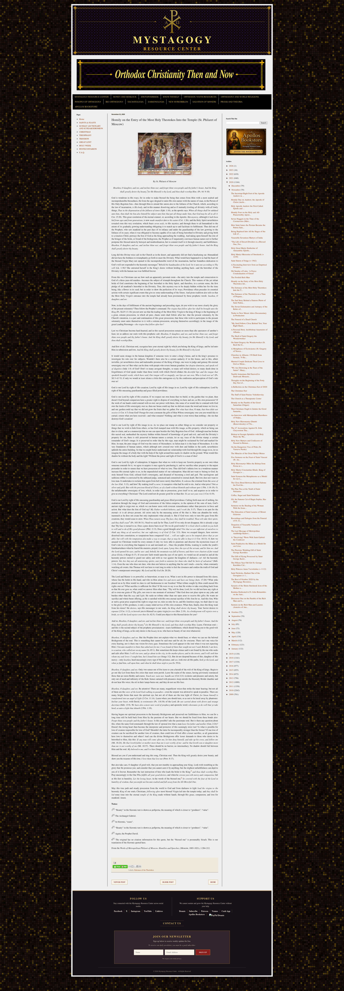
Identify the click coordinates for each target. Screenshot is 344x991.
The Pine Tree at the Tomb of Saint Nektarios (245, 490)
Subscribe (193, 911)
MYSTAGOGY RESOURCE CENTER (92, 97)
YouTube (148, 911)
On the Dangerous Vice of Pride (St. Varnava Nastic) (246, 448)
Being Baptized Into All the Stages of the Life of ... (248, 232)
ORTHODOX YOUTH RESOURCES (200, 97)
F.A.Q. (82, 152)
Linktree (159, 911)
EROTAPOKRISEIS (149, 97)
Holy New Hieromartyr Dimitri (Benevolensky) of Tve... (244, 422)
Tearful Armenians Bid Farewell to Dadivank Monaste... (245, 375)
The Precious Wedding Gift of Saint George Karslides (246, 551)
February (236, 644)
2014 (231, 674)
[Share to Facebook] (137, 866)
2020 (231, 182)
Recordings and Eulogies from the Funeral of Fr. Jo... (249, 519)
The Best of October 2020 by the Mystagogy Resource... (245, 580)
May (234, 632)
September (236, 616)
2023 (231, 170)
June (234, 628)
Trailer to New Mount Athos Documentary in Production (249, 314)
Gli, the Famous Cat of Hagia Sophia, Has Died (248, 500)
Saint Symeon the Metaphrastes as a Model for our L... (249, 477)
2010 (231, 690)
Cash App (226, 911)
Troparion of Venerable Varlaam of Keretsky (245, 525)
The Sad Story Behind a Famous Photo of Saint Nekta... (248, 301)
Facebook (118, 911)
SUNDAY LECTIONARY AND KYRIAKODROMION (91, 127)
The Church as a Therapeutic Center (246, 398)
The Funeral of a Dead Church (244, 319)
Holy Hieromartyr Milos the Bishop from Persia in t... (248, 464)
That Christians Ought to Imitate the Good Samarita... (248, 410)
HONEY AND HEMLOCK (124, 97)
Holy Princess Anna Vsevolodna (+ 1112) (248, 569)
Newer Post (119, 882)
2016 (231, 665)
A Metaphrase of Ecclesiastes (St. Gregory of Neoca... (248, 349)
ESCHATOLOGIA (135, 102)
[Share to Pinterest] (140, 866)
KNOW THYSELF (171, 97)
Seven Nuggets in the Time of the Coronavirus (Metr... (245, 219)
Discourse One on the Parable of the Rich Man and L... (248, 599)
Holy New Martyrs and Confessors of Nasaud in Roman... (246, 441)
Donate (182, 911)
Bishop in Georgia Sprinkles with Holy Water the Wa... (247, 435)
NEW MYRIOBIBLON (178, 102)
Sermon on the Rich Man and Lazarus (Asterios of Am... (247, 605)
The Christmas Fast (239, 390)
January (235, 648)
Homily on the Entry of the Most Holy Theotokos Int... (247, 282)
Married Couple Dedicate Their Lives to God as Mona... (247, 362)
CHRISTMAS (85, 131)
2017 (231, 661)
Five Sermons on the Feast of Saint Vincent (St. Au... (249, 458)
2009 (231, 694)
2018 (231, 657)
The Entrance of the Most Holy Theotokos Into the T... (248, 288)
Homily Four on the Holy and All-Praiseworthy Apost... (245, 213)
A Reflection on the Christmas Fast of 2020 (249, 386)
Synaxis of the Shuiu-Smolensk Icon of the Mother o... (249, 586)
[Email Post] (114, 862)
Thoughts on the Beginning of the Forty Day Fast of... (247, 381)
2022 (231, 174)
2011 (231, 686)
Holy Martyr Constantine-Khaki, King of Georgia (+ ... (248, 471)
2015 (231, 670)
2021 (231, 178)
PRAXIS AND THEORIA (231, 102)
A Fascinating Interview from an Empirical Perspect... (249, 265)
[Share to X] (135, 866)
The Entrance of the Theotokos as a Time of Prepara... (248, 295)
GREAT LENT (85, 142)
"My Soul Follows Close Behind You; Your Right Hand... (249, 324)
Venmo (215, 911)
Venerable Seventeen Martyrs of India (247, 237)
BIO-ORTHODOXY (114, 102)
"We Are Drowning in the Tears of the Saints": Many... (247, 368)
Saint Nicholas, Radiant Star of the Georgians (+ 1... (245, 574)
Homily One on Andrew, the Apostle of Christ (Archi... (247, 200)
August (235, 620)
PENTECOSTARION (88, 149)
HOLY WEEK (85, 145)
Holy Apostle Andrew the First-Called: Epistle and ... (247, 207)
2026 (231, 165)
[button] (6, 979)
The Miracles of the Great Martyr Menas (248, 453)
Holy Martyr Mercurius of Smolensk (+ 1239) (247, 255)
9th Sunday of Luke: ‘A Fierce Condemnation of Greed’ (243, 272)
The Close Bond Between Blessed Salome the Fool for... (248, 483)
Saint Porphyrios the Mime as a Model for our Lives (248, 544)
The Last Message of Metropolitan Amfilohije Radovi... (245, 532)
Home (213, 882)
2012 (231, 682)
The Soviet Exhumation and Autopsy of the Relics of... (249, 307)
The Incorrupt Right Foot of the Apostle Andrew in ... (247, 194)
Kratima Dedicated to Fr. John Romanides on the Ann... (248, 593)
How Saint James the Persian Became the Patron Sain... (248, 226)
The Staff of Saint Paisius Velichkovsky (247, 394)
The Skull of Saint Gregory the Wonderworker (244, 337)
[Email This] (129, 866)
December (236, 185)
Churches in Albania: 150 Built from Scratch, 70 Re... (246, 356)
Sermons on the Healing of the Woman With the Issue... (247, 506)
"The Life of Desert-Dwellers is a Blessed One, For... (248, 242)
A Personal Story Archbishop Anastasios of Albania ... (249, 330)
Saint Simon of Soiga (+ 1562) (244, 260)
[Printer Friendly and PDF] (120, 867)
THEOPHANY (85, 135)
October (235, 612)
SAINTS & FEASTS (87, 122)
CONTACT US (172, 923)
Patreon (204, 911)
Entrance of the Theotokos (144, 870)
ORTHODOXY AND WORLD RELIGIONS (240, 97)
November (236, 189)
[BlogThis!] (132, 866)
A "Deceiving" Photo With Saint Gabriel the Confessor (248, 538)
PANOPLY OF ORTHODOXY (88, 102)
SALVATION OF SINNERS (204, 102)
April (234, 636)
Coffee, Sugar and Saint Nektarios (245, 495)
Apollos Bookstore (197, 914)
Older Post (168, 882)
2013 (231, 678)
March (234, 640)
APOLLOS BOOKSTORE (86, 107)
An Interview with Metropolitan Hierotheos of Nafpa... (249, 416)
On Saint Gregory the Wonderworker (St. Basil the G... (248, 343)
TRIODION (84, 138)
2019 (231, 653)
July (234, 624)
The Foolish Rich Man (240, 277)
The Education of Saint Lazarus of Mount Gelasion (248, 513)
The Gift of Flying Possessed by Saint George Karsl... (247, 557)
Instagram (135, 911)
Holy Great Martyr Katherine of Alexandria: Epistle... (244, 249)
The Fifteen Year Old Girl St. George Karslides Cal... (246, 563)
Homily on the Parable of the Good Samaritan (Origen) (246, 403)
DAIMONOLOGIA (156, 102)
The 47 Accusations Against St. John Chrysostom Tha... (246, 429)
